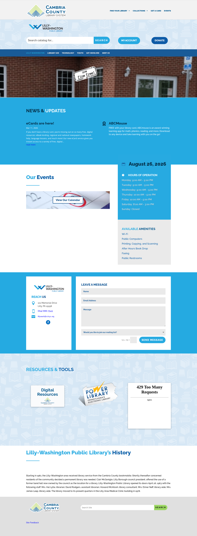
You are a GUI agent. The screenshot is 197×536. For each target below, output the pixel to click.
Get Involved (92, 53)
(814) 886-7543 (45, 311)
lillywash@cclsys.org (46, 316)
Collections (139, 11)
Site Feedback (32, 523)
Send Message (152, 339)
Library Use (53, 53)
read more (31, 144)
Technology (68, 53)
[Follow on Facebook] (48, 322)
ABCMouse (118, 123)
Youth (80, 53)
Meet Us (106, 53)
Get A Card (156, 11)
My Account (129, 40)
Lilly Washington (35, 53)
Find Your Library (118, 11)
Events (167, 11)
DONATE (160, 40)
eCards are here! (40, 123)
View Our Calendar (68, 200)
